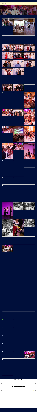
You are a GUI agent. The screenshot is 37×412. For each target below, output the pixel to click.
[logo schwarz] (4, 2)
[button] (1, 383)
